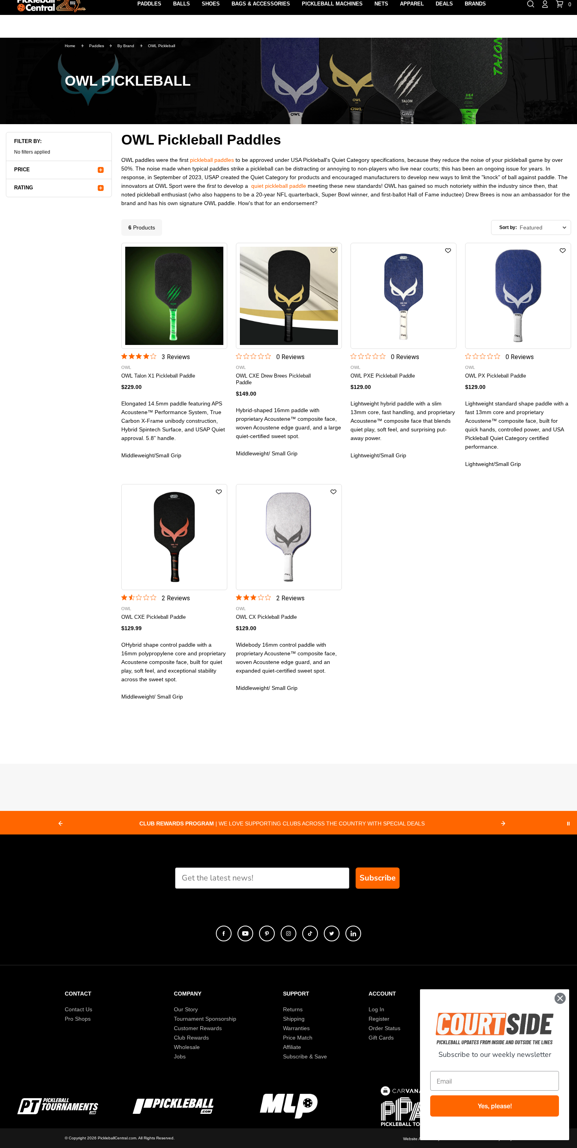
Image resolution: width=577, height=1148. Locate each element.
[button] (219, 251)
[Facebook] (224, 933)
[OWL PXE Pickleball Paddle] (403, 296)
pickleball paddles (212, 160)
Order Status (384, 1028)
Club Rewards (191, 1037)
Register (379, 1019)
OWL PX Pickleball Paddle (495, 376)
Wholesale (187, 1047)
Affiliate (292, 1047)
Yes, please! (495, 1106)
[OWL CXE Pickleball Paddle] (174, 537)
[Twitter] (332, 933)
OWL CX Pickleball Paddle (266, 617)
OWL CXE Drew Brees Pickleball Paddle (273, 379)
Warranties (296, 1028)
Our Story (186, 1009)
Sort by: (508, 227)
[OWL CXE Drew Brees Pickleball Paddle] (289, 296)
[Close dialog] (560, 998)
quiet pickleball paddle (278, 186)
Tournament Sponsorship (205, 1019)
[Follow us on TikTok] (310, 933)
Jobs (180, 1056)
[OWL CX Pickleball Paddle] (289, 537)
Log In (376, 1009)
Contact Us (78, 1009)
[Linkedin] (353, 933)
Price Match (297, 1037)
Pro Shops (78, 1019)
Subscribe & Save (305, 1056)
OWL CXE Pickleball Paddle (153, 617)
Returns (293, 1009)
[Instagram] (288, 933)
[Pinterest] (267, 933)
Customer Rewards (198, 1028)
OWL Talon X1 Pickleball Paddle (158, 376)
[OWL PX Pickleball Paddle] (518, 296)
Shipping (294, 1019)
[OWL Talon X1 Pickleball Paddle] (174, 296)
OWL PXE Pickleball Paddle (383, 376)
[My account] (545, 3)
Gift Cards (381, 1037)
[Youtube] (245, 933)
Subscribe (378, 878)
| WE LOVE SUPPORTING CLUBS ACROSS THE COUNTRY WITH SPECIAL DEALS (282, 823)
